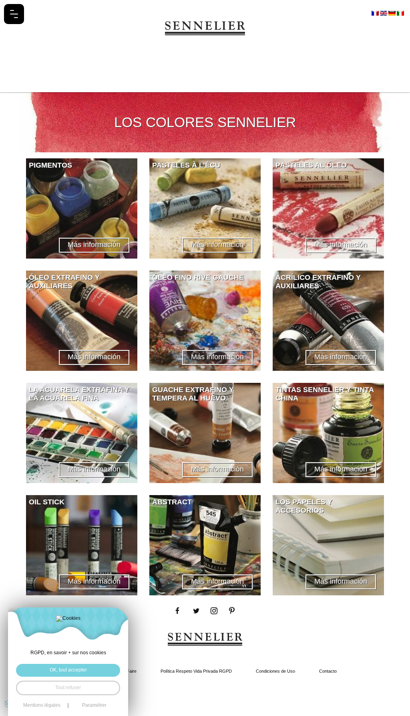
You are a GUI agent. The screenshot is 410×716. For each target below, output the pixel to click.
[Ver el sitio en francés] (376, 13)
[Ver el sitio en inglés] (384, 13)
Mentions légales (41, 705)
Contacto (328, 671)
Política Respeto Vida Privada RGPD (196, 671)
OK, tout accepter (68, 670)
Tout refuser (68, 687)
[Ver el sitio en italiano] (400, 13)
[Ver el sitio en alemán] (392, 13)
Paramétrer (94, 705)
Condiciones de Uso (275, 671)
